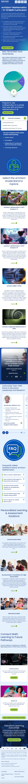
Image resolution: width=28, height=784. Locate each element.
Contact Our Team (14, 740)
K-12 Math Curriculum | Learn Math (7, 764)
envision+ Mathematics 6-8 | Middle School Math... (10, 766)
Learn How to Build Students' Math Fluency (11, 424)
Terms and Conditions (19, 776)
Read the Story (13, 373)
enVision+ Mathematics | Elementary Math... (9, 763)
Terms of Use (17, 774)
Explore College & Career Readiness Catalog (14, 717)
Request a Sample (7, 48)
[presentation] (3, 432)
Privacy (2, 778)
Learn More (14, 677)
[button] (7, 376)
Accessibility (4, 771)
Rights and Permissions (19, 771)
